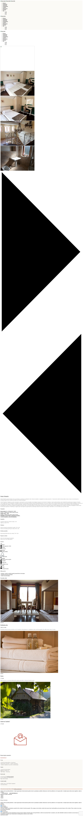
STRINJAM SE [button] (5, 793)
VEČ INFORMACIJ (13, 793)
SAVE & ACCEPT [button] (4, 814)
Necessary (4, 806)
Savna (1, 676)
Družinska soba (4, 625)
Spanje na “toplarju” (5, 721)
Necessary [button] (2, 804)
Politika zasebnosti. (18, 789)
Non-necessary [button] (3, 810)
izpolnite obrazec (10, 776)
